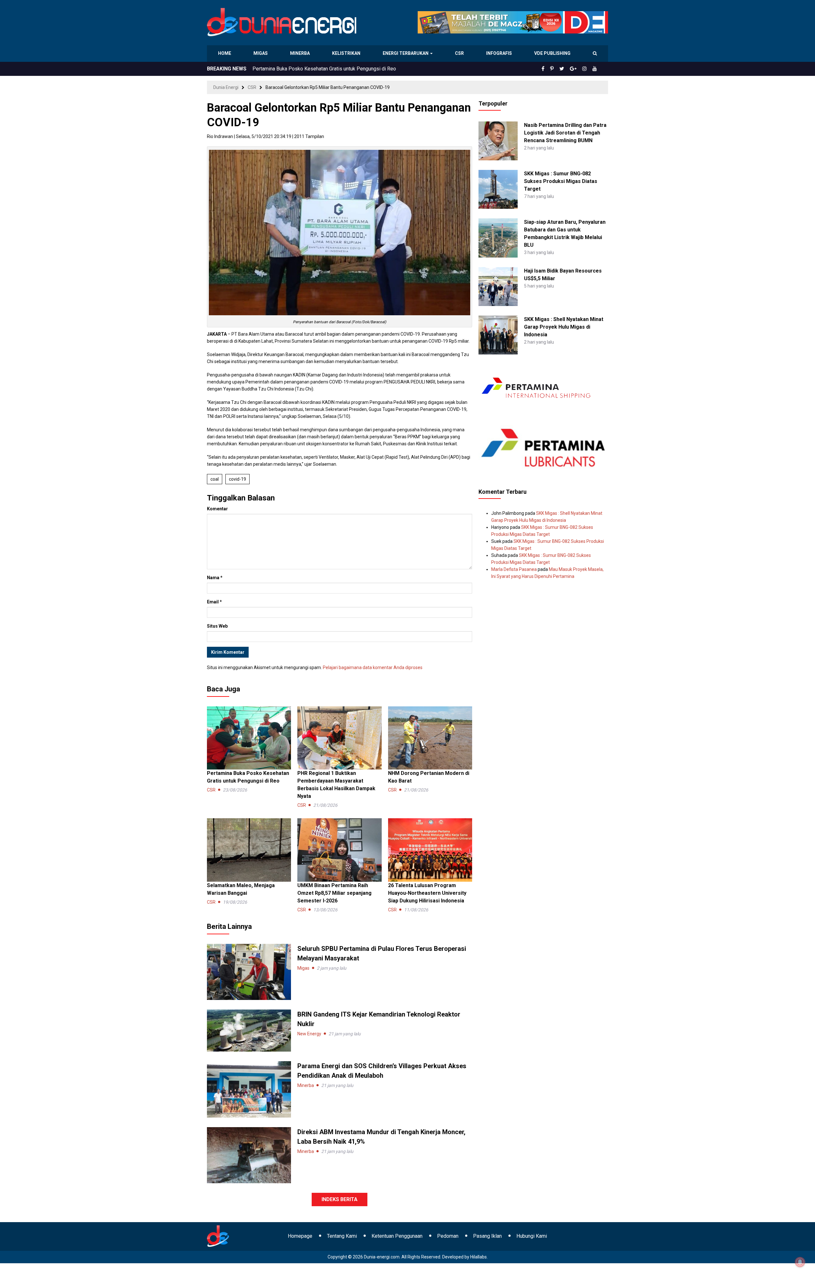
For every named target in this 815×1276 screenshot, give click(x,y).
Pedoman (447, 1236)
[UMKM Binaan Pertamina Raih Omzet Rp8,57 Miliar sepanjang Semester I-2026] (339, 849)
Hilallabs (478, 1256)
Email (214, 601)
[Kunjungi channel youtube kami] (595, 69)
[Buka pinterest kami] (560, 69)
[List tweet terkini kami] (568, 69)
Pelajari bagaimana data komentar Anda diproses (372, 667)
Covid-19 (237, 479)
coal (214, 479)
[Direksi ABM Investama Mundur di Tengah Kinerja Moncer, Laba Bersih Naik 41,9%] (249, 1154)
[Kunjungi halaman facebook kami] (553, 69)
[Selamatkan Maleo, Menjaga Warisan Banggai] (249, 849)
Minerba (301, 53)
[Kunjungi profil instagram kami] (587, 69)
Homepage (300, 1236)
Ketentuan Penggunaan (397, 1236)
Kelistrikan (347, 53)
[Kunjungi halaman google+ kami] (578, 69)
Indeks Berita (340, 1199)
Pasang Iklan (487, 1236)
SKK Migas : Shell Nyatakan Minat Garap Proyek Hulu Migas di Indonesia (563, 327)
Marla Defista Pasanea (514, 569)
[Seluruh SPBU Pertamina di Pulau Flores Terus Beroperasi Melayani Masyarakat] (249, 971)
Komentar (217, 508)
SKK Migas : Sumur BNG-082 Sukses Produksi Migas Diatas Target (560, 181)
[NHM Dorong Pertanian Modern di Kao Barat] (430, 737)
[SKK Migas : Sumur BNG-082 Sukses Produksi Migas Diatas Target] (497, 189)
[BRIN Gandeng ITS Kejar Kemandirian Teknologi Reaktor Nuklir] (249, 1030)
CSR (460, 53)
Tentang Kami (342, 1236)
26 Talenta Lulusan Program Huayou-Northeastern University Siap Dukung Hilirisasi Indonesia (427, 893)
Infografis (500, 53)
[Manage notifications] (800, 1262)
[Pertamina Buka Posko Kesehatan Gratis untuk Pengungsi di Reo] (249, 737)
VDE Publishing (552, 53)
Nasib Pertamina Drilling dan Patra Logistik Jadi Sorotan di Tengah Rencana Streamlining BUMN (565, 132)
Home (225, 53)
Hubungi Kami (531, 1236)
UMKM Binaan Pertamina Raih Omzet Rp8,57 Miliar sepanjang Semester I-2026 (334, 893)
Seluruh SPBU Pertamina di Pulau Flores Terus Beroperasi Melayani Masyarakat (341, 69)
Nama (215, 577)
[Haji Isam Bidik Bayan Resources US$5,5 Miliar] (497, 285)
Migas (261, 53)
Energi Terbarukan (406, 53)
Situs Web (217, 626)
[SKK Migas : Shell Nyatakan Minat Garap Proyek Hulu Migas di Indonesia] (497, 334)
